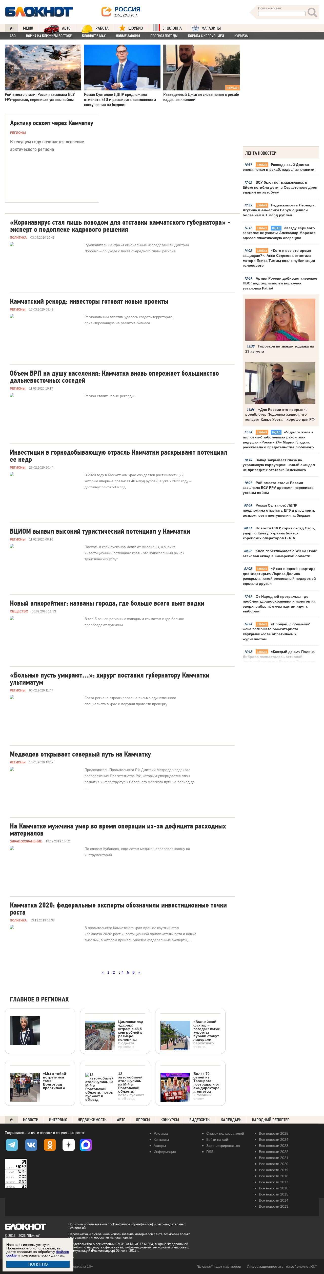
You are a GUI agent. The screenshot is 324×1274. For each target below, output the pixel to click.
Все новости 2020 (273, 1164)
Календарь (231, 1120)
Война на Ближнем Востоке (49, 36)
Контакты (161, 1139)
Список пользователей (225, 1133)
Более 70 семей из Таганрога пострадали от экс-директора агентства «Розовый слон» (206, 1086)
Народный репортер (271, 1120)
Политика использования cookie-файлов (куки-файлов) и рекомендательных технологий (127, 1225)
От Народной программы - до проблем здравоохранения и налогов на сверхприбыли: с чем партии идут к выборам (279, 603)
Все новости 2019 (273, 1170)
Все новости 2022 (273, 1152)
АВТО (66, 28)
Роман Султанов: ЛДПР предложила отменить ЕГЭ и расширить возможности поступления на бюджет (279, 510)
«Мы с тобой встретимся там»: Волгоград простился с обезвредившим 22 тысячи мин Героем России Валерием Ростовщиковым (38, 1107)
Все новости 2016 (273, 1188)
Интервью (58, 1120)
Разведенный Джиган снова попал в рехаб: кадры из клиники (278, 167)
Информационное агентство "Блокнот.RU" (282, 1266)
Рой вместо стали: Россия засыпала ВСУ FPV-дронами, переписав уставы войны (278, 488)
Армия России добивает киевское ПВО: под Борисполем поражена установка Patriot (280, 283)
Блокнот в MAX (94, 36)
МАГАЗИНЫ (211, 28)
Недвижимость (92, 1120)
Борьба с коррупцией (206, 36)
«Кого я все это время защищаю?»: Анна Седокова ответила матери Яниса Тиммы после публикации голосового (279, 257)
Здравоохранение (26, 841)
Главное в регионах (39, 999)
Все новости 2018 (273, 1176)
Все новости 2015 (273, 1194)
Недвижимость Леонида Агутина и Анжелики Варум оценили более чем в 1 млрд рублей (278, 210)
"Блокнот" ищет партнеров (219, 1266)
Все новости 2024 (273, 1139)
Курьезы (241, 36)
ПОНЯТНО (38, 1264)
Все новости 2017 (273, 1182)
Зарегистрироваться (223, 1146)
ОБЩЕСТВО (19, 611)
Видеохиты (199, 1120)
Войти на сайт (218, 1139)
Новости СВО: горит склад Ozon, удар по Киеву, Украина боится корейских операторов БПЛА (279, 533)
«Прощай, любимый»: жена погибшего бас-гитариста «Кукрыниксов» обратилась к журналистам (276, 631)
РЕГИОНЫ (18, 132)
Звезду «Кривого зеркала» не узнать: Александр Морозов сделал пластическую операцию (279, 233)
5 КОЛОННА (172, 28)
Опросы (143, 1120)
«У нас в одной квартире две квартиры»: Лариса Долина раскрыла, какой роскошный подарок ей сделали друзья (279, 576)
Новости (30, 1120)
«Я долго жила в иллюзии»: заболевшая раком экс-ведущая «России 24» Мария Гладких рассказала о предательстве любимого (278, 439)
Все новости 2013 (273, 1206)
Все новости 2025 (273, 1133)
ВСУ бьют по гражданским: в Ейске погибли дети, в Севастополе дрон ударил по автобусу (280, 187)
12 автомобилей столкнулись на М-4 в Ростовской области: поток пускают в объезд (131, 1086)
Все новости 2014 (273, 1200)
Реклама (161, 1133)
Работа (102, 28)
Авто (121, 1120)
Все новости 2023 (273, 1146)
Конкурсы (169, 1120)
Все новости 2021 (273, 1158)
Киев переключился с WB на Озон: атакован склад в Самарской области (280, 553)
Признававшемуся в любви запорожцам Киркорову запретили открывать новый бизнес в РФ (36, 1081)
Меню (28, 28)
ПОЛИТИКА (18, 237)
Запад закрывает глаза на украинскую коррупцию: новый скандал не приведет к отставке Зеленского (279, 465)
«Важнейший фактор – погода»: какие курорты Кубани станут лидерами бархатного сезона (206, 1034)
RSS (209, 1152)
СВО (13, 36)
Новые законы (128, 36)
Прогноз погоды (164, 36)
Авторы (160, 1146)
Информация (165, 1152)
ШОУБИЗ (135, 28)
